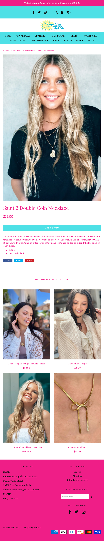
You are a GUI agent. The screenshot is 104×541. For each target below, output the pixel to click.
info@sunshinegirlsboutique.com (20, 476)
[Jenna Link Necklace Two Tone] (26, 408)
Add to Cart (52, 228)
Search (77, 471)
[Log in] (61, 12)
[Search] (56, 12)
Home (8, 36)
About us (77, 476)
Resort (92, 40)
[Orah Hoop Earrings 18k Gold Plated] (26, 324)
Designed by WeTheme (32, 527)
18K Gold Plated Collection (19, 51)
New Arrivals (23, 36)
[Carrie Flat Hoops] (77, 324)
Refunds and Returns (77, 480)
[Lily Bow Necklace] (77, 408)
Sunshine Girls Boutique (12, 527)
